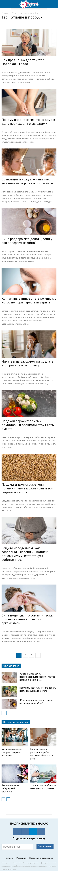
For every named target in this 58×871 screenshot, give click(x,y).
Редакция (21, 858)
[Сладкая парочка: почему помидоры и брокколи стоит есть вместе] (29, 403)
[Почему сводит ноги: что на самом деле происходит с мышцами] (29, 102)
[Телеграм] (33, 831)
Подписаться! (45, 846)
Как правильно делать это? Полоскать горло (23, 62)
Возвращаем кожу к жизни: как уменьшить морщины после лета (27, 181)
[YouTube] (41, 831)
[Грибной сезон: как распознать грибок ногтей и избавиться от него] (43, 737)
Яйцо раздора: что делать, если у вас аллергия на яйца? (27, 241)
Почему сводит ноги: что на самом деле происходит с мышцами (28, 121)
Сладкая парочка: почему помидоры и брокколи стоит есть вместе (28, 425)
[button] (53, 4)
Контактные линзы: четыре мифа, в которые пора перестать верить (29, 300)
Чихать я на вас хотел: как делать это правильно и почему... (27, 363)
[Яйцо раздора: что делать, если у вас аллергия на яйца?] (29, 221)
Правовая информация (41, 858)
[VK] (25, 831)
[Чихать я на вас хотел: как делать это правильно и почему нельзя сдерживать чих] (29, 343)
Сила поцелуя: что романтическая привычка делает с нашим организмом (28, 619)
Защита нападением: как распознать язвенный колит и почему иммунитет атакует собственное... (25, 554)
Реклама (9, 858)
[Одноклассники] (17, 831)
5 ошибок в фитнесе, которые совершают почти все (12, 752)
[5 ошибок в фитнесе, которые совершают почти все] (15, 737)
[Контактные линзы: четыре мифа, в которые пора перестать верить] (29, 281)
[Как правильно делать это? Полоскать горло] (29, 42)
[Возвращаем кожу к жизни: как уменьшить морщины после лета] (29, 161)
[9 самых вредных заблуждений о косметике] (15, 773)
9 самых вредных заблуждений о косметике (10, 788)
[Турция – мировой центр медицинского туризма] (43, 773)
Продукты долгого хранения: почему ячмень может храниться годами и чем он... (27, 488)
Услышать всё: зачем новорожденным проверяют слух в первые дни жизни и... (37, 677)
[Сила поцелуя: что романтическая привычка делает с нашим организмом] (29, 598)
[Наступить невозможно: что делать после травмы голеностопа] (9, 691)
